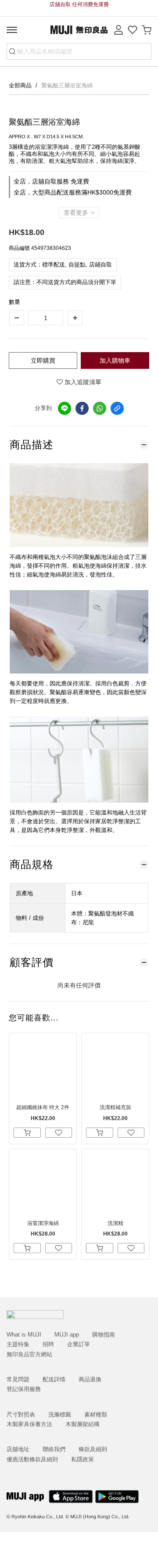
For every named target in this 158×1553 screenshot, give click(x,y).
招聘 (48, 1344)
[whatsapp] (99, 408)
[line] (64, 408)
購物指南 (103, 1334)
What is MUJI (24, 1334)
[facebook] (82, 408)
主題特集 (18, 1344)
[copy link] (117, 408)
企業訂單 (78, 1344)
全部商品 (21, 85)
